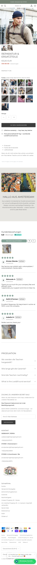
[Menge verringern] (3, 117)
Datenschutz (5, 511)
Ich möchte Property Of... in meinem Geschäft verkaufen (16, 540)
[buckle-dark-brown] (29, 82)
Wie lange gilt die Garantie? (13, 369)
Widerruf (4, 516)
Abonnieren (8, 422)
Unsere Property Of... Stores (10, 500)
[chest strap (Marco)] (13, 90)
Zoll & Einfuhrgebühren (9, 492)
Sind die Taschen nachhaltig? (14, 375)
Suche (3, 486)
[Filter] (29, 240)
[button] (8, 332)
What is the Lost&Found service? (16, 381)
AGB (2, 513)
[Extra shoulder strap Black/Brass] (5, 98)
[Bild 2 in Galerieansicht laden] (18, 26)
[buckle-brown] (21, 82)
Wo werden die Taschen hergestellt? (12, 360)
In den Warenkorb (18, 125)
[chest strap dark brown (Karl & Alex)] (5, 82)
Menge (3, 113)
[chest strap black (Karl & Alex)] (13, 82)
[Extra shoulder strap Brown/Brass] (29, 90)
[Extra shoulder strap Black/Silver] (13, 98)
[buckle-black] (5, 90)
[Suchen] (6, 6)
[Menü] (2, 6)
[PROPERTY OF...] (18, 6)
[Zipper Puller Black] (5, 106)
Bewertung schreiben (14, 241)
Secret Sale (5, 508)
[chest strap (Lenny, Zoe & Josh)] (21, 90)
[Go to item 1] (6, 249)
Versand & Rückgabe (8, 489)
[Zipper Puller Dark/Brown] (21, 98)
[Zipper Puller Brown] (29, 98)
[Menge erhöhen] (14, 117)
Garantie (4, 494)
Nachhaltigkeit (6, 497)
